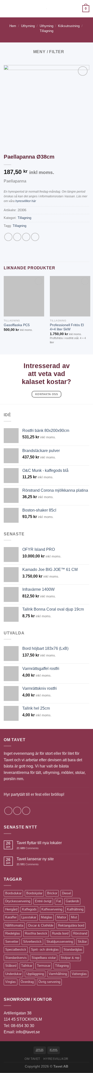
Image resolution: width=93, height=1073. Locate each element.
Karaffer (11, 917)
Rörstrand (80, 933)
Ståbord (10, 966)
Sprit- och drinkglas (45, 949)
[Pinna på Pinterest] (35, 237)
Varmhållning (58, 974)
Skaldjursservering (59, 941)
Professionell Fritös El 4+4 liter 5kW (67, 327)
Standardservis (16, 958)
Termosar (43, 966)
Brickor (52, 893)
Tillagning (46, 31)
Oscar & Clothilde (40, 925)
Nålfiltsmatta (14, 925)
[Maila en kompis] (26, 237)
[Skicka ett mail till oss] (26, 811)
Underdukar (13, 974)
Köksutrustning (69, 26)
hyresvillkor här (25, 201)
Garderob (72, 901)
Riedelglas (12, 933)
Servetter (11, 941)
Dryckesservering (17, 901)
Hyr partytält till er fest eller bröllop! (34, 794)
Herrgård (11, 909)
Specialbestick (15, 949)
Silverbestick (32, 941)
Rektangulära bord (71, 925)
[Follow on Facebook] (8, 811)
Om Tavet (32, 1059)
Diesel (66, 893)
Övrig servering (49, 982)
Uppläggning (35, 974)
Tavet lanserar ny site (35, 859)
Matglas (46, 917)
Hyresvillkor (55, 1059)
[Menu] (7, 8)
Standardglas (72, 949)
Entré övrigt (43, 901)
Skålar (82, 941)
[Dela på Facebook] (17, 237)
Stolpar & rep (70, 958)
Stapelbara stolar (43, 958)
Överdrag (27, 982)
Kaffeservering (51, 909)
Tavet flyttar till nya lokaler (39, 843)
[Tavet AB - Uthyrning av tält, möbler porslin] (46, 8)
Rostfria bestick (36, 933)
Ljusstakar (28, 917)
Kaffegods (29, 909)
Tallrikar (26, 966)
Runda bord (60, 933)
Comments (28, 848)
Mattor (61, 917)
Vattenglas (79, 974)
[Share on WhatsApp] (8, 237)
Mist (74, 917)
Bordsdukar (13, 893)
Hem (12, 26)
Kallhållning (75, 909)
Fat (58, 901)
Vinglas (10, 982)
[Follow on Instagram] (17, 811)
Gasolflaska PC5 (17, 325)
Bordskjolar (34, 893)
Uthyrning (28, 26)
